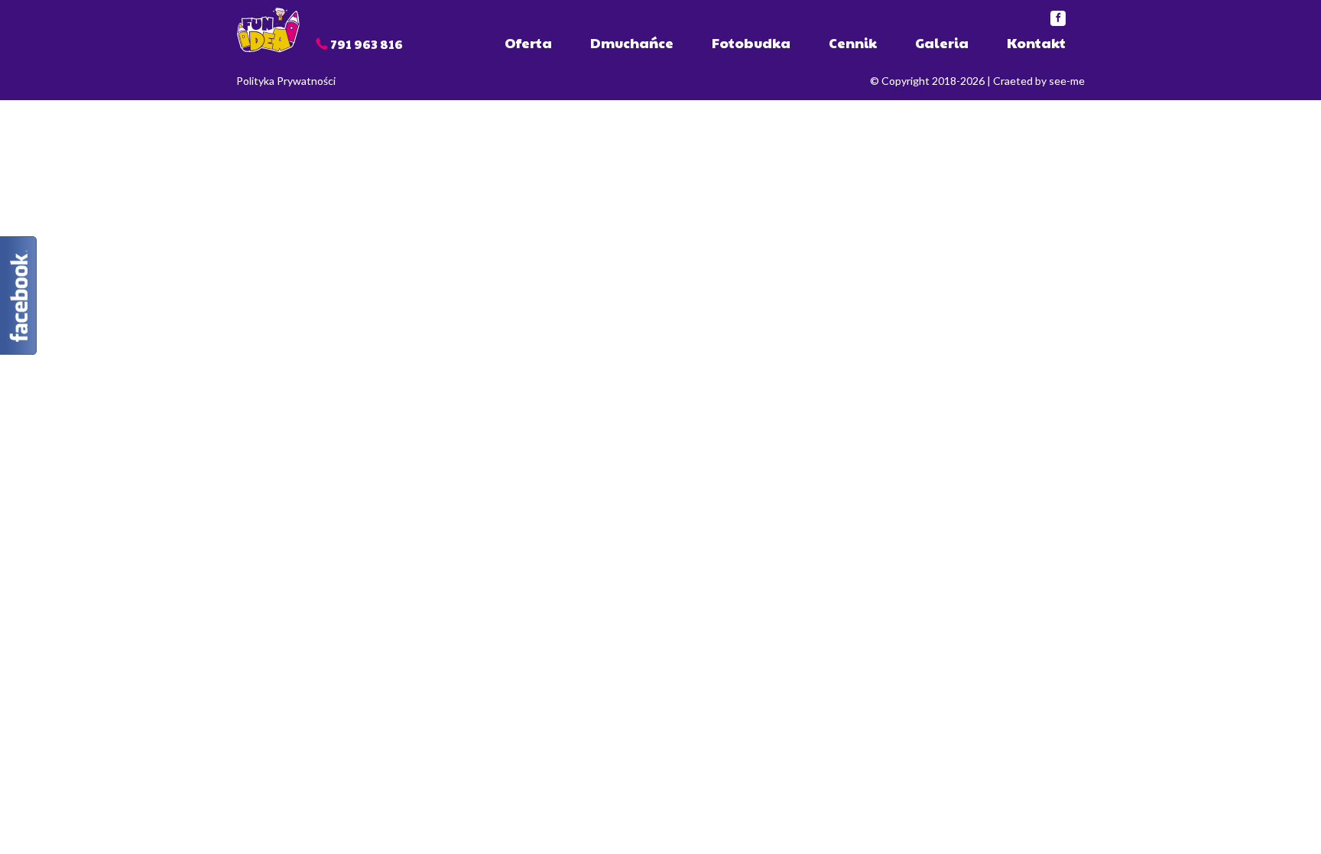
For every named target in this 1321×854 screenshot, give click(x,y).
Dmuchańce (631, 42)
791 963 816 (366, 44)
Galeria (942, 42)
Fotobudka (751, 42)
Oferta (528, 42)
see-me (1067, 80)
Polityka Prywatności (286, 80)
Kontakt (1036, 42)
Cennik (853, 42)
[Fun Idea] (268, 29)
